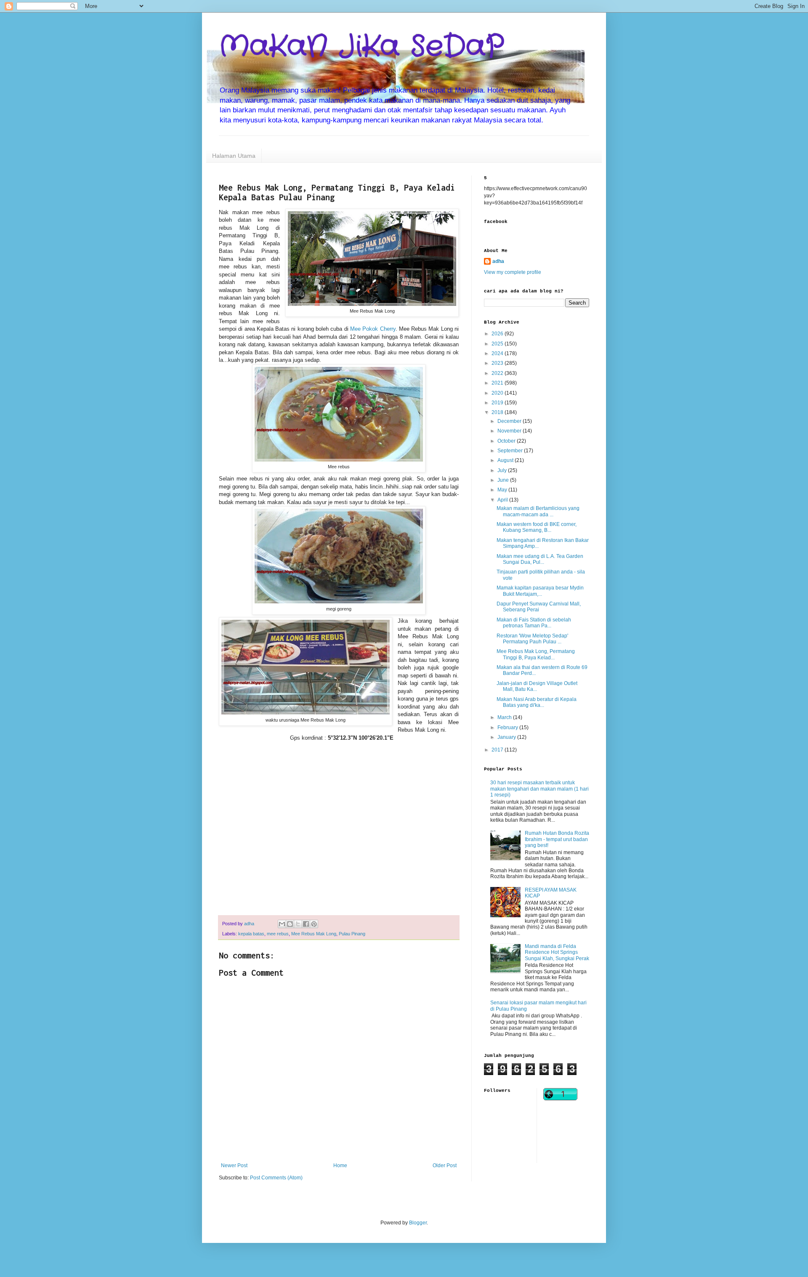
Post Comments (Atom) (276, 1178)
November (510, 431)
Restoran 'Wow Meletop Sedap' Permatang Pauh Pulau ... (532, 639)
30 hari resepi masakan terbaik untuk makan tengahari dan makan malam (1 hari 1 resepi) (539, 789)
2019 (498, 403)
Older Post (445, 1165)
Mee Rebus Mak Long (313, 933)
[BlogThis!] (290, 924)
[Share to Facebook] (306, 924)
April (503, 500)
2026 (498, 334)
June (503, 480)
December (510, 421)
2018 (498, 412)
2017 (498, 750)
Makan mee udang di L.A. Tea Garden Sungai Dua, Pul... (540, 559)
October (507, 441)
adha (498, 261)
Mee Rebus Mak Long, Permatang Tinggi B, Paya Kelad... (536, 654)
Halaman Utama (233, 155)
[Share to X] (298, 924)
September (510, 451)
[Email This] (282, 924)
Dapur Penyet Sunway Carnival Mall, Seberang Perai (539, 607)
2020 (498, 393)
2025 (498, 344)
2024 (498, 353)
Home (340, 1165)
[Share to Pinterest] (314, 924)
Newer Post (234, 1165)
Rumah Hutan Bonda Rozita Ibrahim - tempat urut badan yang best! (557, 839)
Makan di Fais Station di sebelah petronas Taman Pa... (534, 623)
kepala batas (251, 933)
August (506, 460)
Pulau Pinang (352, 933)
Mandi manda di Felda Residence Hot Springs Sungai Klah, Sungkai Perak (557, 952)
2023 (498, 363)
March (505, 717)
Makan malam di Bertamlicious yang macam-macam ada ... (538, 511)
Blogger (418, 1223)
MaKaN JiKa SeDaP (361, 47)
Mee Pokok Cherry (373, 329)
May (502, 490)
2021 (498, 383)
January (507, 737)
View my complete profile (512, 272)
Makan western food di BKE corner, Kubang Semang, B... (537, 527)
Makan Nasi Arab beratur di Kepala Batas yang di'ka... (537, 702)
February (508, 727)
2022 (498, 373)
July (502, 470)
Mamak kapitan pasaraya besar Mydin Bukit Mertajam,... (540, 591)
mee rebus (278, 933)
